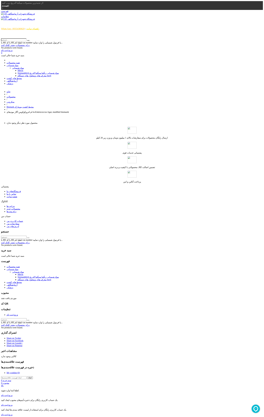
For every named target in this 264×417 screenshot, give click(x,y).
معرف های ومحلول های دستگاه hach (34, 76)
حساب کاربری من (15, 221)
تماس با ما (11, 194)
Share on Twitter (14, 338)
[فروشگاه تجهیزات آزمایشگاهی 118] (18, 14)
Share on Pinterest (14, 345)
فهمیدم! (5, 5)
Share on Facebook (15, 340)
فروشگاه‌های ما (14, 191)
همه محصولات (13, 63)
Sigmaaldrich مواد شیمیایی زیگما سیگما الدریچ (38, 73)
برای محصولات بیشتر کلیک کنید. (15, 45)
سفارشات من (13, 224)
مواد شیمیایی (12, 65)
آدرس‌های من (13, 226)
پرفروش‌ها (11, 211)
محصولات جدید (13, 209)
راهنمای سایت (32, 29)
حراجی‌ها (11, 206)
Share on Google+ (15, 343)
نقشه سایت (12, 196)
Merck (20, 70)
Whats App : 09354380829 (13, 29)
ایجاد (30, 378)
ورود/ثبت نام (12, 315)
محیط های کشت (14, 78)
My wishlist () (13, 373)
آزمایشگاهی (12, 81)
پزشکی (10, 83)
